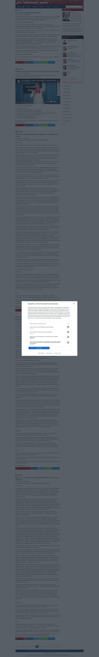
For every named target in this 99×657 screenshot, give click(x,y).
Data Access (49, 353)
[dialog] (49, 328)
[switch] (67, 327)
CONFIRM (39, 348)
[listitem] (49, 323)
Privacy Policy (58, 353)
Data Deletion (41, 353)
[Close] (74, 304)
